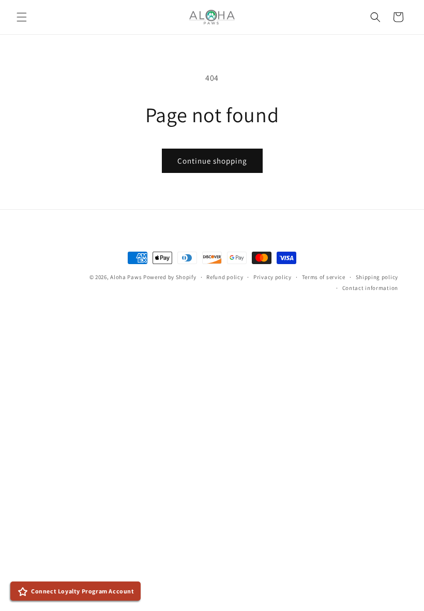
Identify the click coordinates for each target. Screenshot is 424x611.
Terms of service (323, 277)
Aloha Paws (126, 277)
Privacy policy (272, 277)
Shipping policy (377, 277)
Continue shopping (212, 161)
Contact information (370, 288)
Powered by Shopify (169, 277)
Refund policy (224, 277)
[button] (21, 17)
